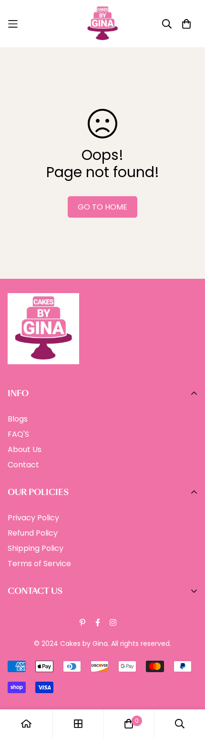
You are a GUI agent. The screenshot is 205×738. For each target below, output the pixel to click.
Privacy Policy (33, 517)
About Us (24, 449)
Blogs (18, 418)
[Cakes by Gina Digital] (102, 23)
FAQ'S (18, 434)
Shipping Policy (35, 548)
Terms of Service (39, 563)
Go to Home (102, 206)
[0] (128, 723)
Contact (23, 464)
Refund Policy (33, 532)
